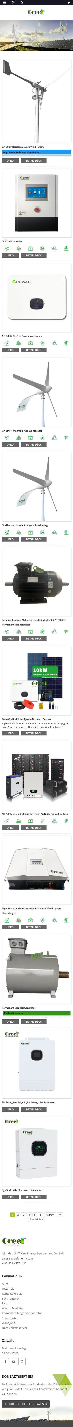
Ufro (10, 160)
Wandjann (8, 1323)
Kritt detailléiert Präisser (28, 1404)
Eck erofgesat (10, 1298)
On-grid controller (12, 241)
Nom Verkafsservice (15, 1328)
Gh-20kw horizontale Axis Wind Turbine (23, 146)
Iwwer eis (8, 1288)
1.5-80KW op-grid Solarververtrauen (22, 336)
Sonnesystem (10, 1318)
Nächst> (50, 1214)
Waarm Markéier (13, 1308)
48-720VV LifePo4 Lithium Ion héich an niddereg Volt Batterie (35, 814)
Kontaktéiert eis (12, 1293)
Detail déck (34, 160)
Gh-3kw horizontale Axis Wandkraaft (22, 430)
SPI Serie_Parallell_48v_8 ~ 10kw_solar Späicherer (28, 1102)
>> (60, 1214)
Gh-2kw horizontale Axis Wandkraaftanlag (25, 525)
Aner (5, 1284)
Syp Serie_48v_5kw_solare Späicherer (22, 1190)
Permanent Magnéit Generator (18, 1007)
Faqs (5, 1303)
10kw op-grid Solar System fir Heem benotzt (26, 719)
